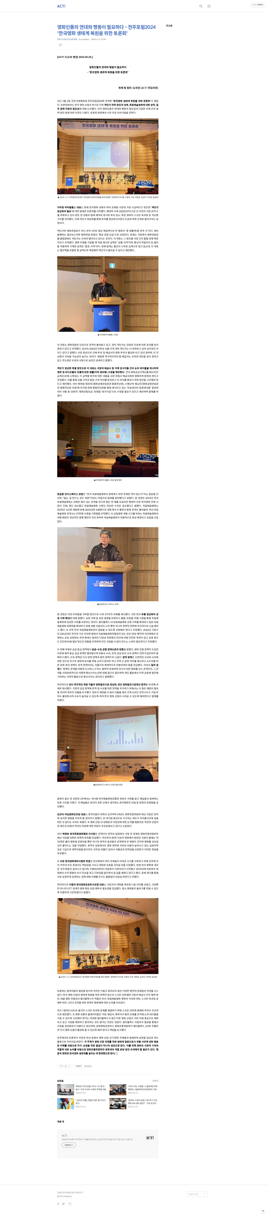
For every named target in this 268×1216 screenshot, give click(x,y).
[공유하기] (65, 1066)
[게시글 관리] (69, 1066)
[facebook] (58, 1204)
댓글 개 (60, 1121)
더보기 (155, 1080)
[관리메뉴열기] (263, 1211)
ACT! (61, 6)
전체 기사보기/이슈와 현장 (67, 39)
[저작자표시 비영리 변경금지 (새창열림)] (88, 1066)
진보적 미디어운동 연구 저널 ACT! (70, 1192)
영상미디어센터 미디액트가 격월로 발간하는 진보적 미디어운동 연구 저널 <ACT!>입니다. (97, 1139)
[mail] (69, 1204)
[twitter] (63, 1204)
